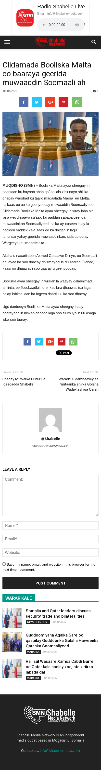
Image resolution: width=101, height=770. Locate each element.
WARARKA (33, 651)
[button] (94, 42)
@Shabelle (50, 438)
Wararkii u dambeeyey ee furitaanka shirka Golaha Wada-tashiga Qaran (79, 384)
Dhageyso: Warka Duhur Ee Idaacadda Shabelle (23, 381)
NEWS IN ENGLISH (38, 622)
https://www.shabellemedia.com (50, 445)
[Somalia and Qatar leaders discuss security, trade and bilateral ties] (12, 618)
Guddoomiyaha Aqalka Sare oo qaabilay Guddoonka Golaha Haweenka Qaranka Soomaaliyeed (62, 640)
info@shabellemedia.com (60, 750)
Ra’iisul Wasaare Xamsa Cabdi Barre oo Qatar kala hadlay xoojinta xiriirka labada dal (59, 667)
